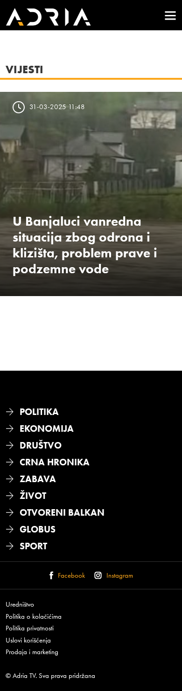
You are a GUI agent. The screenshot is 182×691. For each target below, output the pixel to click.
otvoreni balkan (62, 512)
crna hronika (55, 462)
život (33, 495)
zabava (38, 478)
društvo (41, 445)
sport (33, 546)
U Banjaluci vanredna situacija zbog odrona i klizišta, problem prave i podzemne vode (85, 244)
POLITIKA (39, 411)
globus (38, 529)
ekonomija (47, 428)
